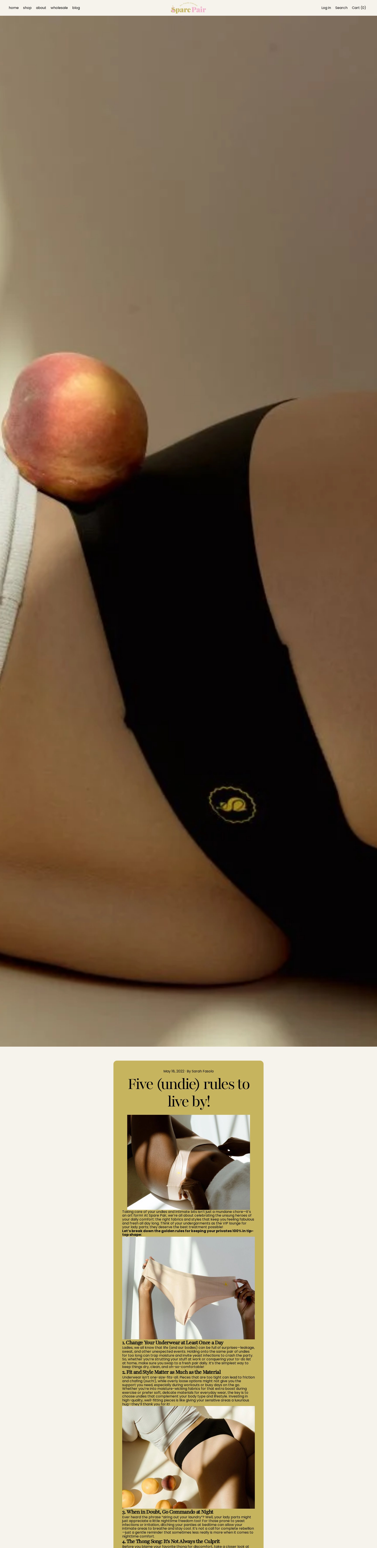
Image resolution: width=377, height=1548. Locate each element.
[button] (341, 8)
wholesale (59, 7)
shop (27, 7)
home (14, 7)
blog (76, 7)
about (41, 7)
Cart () (359, 8)
